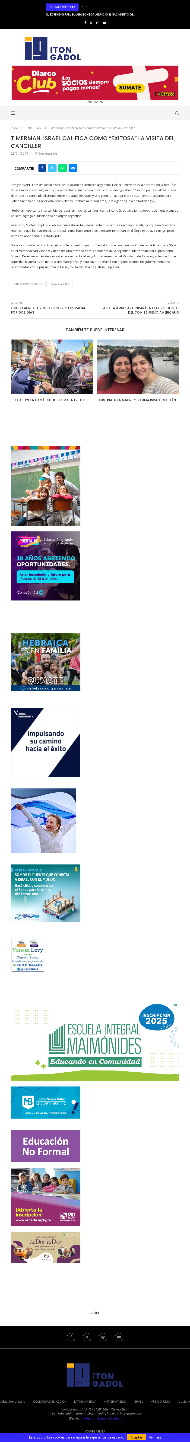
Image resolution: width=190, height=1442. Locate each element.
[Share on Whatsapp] (62, 168)
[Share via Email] (73, 168)
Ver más (155, 1437)
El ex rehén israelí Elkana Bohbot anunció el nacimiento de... (90, 7)
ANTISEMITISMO (115, 1405)
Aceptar (136, 1437)
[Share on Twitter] (52, 168)
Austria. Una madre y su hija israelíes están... (109, 400)
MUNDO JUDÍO (160, 1405)
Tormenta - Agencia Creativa (100, 1422)
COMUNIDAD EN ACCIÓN (49, 1405)
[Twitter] (91, 23)
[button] (82, 7)
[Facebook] (85, 23)
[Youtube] (104, 23)
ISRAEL (138, 1405)
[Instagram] (97, 23)
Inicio (14, 128)
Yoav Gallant (60, 284)
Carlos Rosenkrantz (28, 284)
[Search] (176, 113)
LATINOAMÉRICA (85, 1405)
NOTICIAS (34, 128)
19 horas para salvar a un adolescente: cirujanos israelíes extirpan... (97, 14)
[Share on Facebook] (42, 168)
